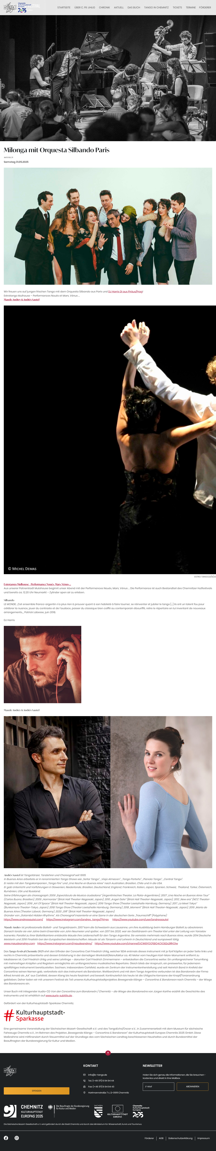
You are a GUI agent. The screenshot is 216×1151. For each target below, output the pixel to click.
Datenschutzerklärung (180, 1138)
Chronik (104, 7)
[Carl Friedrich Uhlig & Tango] (23, 1111)
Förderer (205, 7)
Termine (191, 7)
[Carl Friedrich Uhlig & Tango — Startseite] (10, 7)
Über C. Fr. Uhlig (84, 7)
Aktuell (119, 7)
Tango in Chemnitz (156, 7)
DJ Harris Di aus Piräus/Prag (125, 291)
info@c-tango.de (97, 1074)
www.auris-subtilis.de (59, 995)
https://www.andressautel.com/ (23, 919)
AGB (161, 1138)
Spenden (36, 1090)
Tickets (177, 7)
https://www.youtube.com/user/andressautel (140, 919)
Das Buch (134, 7)
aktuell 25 (8, 157)
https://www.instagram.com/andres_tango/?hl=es (77, 919)
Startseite (63, 7)
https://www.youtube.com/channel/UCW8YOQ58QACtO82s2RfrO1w (136, 943)
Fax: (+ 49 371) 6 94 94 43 (101, 1086)
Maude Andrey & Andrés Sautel (21, 299)
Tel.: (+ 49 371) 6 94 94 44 (101, 1080)
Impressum (203, 1138)
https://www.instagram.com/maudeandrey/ (64, 943)
